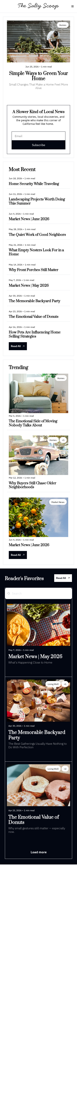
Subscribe (38, 145)
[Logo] (39, 6)
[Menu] (72, 6)
